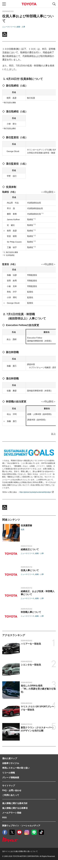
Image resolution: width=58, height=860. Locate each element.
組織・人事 (21, 27)
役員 (22, 529)
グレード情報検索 (10, 777)
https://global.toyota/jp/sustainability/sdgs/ (35, 492)
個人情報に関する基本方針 (15, 803)
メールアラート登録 (11, 812)
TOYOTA (29, 4)
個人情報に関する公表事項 (15, 808)
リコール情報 (8, 772)
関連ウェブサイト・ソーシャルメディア (21, 825)
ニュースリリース (9, 27)
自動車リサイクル (10, 763)
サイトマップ (8, 785)
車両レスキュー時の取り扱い (16, 768)
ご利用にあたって (10, 795)
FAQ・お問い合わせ (11, 790)
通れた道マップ (9, 758)
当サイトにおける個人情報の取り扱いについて (20, 851)
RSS (4, 817)
